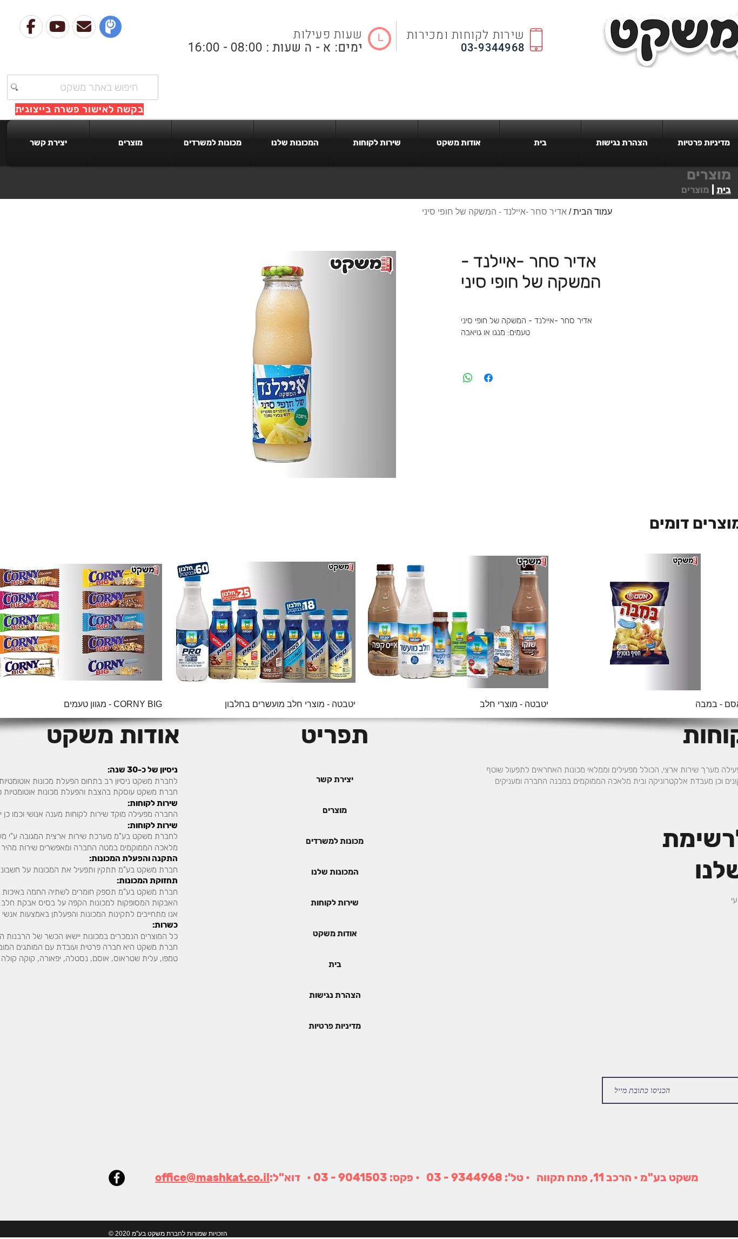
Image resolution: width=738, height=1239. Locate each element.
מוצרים (335, 810)
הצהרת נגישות (335, 995)
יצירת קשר (334, 779)
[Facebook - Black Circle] (117, 1178)
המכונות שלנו (335, 872)
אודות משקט (335, 933)
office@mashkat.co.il (212, 1177)
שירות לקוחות (335, 903)
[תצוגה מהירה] (457, 622)
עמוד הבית (592, 211)
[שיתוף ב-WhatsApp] (467, 377)
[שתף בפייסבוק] (488, 377)
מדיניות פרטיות (334, 1026)
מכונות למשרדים (335, 841)
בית (723, 189)
